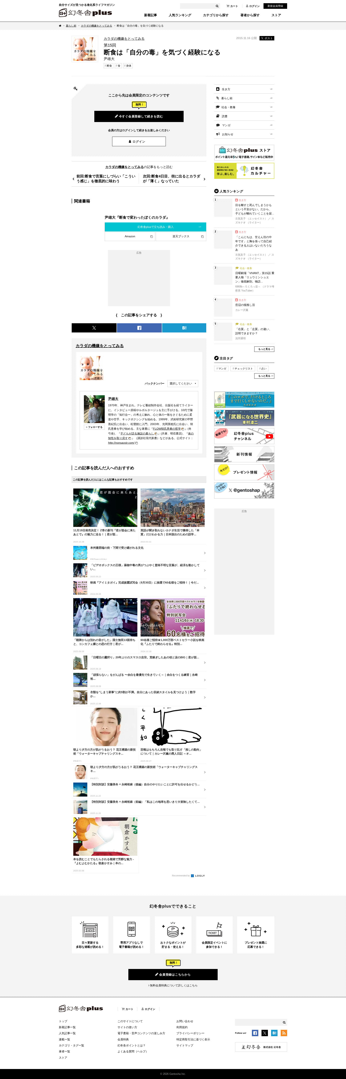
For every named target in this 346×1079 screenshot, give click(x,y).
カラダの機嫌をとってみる (96, 25)
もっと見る (264, 349)
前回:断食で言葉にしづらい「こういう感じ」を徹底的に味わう (105, 178)
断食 (109, 65)
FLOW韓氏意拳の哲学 (167, 428)
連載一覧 (64, 1039)
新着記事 (150, 15)
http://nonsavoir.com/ (121, 442)
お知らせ (227, 134)
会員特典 (123, 1039)
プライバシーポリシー (190, 1033)
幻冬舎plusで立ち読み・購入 (156, 226)
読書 (224, 116)
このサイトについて (130, 1021)
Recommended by (181, 875)
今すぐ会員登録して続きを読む (141, 116)
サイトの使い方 (127, 1027)
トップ (63, 1021)
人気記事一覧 (67, 1033)
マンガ (226, 125)
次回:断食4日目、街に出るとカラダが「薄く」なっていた (171, 178)
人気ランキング (180, 15)
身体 (128, 65)
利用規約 (182, 1027)
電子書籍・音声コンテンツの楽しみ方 (141, 1033)
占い (264, 368)
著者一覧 (64, 1051)
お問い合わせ (184, 1021)
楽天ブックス (181, 236)
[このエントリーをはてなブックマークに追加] (274, 1033)
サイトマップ (184, 1045)
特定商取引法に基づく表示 (193, 1039)
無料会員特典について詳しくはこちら (174, 985)
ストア (276, 15)
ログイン (254, 6)
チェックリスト (244, 368)
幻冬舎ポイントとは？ (132, 1045)
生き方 (226, 89)
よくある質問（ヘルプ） (133, 1051)
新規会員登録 (275, 5)
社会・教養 (228, 107)
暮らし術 (71, 25)
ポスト (269, 38)
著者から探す (250, 15)
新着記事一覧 (67, 1027)
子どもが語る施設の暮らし (137, 433)
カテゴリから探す (216, 15)
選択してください (181, 383)
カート (234, 6)
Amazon (130, 236)
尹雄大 (113, 399)
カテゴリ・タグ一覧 (71, 1045)
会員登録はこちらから (175, 974)
